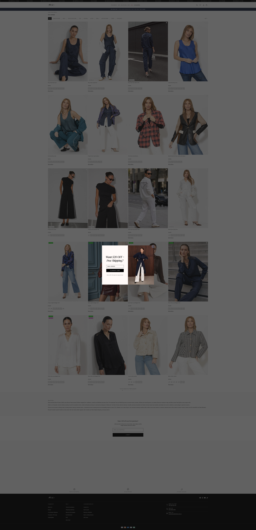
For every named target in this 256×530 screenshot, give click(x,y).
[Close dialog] (153, 246)
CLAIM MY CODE (115, 270)
